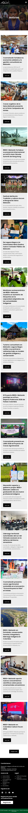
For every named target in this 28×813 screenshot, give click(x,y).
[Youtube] (12, 792)
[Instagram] (5, 792)
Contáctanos (5, 763)
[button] (26, 2)
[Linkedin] (2, 792)
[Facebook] (9, 792)
